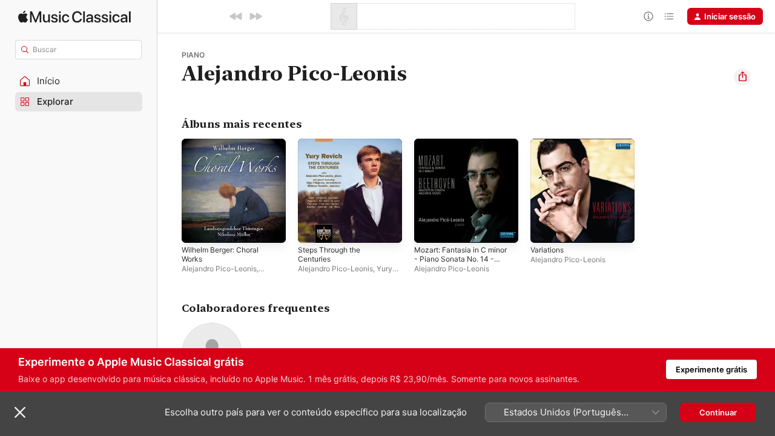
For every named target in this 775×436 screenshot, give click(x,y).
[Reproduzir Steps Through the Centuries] (313, 228)
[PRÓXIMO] (255, 16)
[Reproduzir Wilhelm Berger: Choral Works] (197, 228)
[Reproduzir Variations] (545, 228)
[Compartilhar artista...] (742, 76)
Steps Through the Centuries (333, 148)
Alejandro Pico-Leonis (219, 268)
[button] (79, 81)
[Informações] (648, 16)
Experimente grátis (711, 369)
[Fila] (669, 16)
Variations (548, 143)
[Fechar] (20, 412)
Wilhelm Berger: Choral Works (225, 148)
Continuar (718, 412)
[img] (74, 16)
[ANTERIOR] (236, 16)
